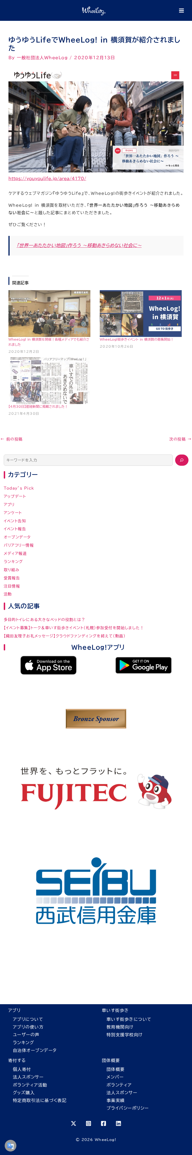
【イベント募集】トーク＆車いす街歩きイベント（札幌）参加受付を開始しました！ (74, 628)
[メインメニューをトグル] (181, 10)
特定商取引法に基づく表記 (39, 1100)
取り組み (12, 570)
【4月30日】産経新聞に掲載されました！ (38, 406)
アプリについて (28, 1019)
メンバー (115, 1077)
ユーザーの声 (26, 1034)
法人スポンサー (28, 1077)
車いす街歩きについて (129, 1019)
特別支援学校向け (125, 1034)
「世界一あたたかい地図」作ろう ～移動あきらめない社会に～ (79, 245)
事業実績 (116, 1100)
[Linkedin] (118, 1123)
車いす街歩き (115, 1010)
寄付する (17, 1060)
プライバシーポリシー (128, 1108)
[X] (73, 1123)
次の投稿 (180, 439)
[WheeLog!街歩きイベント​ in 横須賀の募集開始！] (142, 313)
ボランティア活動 (30, 1085)
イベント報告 (15, 529)
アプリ (9, 504)
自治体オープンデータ (35, 1050)
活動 (8, 594)
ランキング (13, 561)
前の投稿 (11, 439)
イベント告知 (15, 521)
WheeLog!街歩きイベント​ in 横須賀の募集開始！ (137, 339)
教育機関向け (120, 1027)
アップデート (15, 496)
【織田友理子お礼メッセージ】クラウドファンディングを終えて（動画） (65, 636)
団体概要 (111, 1060)
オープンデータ (17, 537)
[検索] (181, 460)
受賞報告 (12, 578)
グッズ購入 (24, 1092)
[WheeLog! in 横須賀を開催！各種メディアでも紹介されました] (50, 313)
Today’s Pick (19, 488)
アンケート (13, 513)
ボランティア (119, 1085)
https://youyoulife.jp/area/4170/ (47, 178)
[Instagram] (88, 1123)
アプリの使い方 (28, 1027)
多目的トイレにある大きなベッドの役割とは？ (44, 619)
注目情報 (12, 586)
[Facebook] (103, 1123)
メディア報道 (15, 553)
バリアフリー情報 (19, 545)
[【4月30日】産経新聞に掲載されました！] (50, 380)
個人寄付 (22, 1069)
